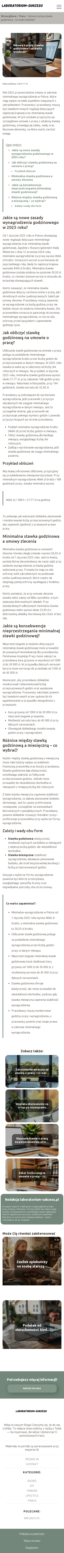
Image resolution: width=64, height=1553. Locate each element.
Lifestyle (32, 1495)
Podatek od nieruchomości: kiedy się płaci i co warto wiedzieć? (32, 1327)
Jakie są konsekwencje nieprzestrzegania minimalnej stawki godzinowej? (31, 188)
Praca (22, 16)
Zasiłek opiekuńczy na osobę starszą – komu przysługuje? (32, 1264)
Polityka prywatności (31, 1533)
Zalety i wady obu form (28, 206)
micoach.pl (32, 1518)
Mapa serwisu (32, 1540)
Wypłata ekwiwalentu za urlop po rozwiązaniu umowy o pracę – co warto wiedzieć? (32, 1105)
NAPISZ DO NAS (32, 1388)
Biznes (32, 1480)
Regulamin (32, 1547)
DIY (32, 1485)
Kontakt (32, 1464)
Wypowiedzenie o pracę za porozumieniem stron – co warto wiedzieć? (32, 1140)
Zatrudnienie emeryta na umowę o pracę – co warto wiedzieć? (32, 1071)
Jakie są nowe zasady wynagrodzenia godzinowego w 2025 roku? (32, 154)
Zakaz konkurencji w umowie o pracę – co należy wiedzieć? (32, 1174)
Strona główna (9, 16)
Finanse (32, 1490)
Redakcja (32, 1459)
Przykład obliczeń (25, 171)
